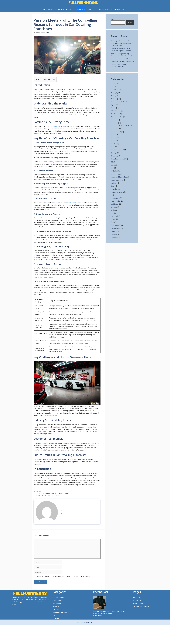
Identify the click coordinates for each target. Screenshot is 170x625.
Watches (114, 234)
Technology (58, 9)
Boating (113, 96)
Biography (114, 93)
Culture (113, 108)
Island (113, 165)
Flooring (114, 144)
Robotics (114, 207)
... (61, 512)
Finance (113, 138)
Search (113, 19)
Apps (112, 87)
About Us (136, 597)
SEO (112, 213)
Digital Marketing (117, 117)
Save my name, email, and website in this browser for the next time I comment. (63, 576)
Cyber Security (116, 111)
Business (80, 9)
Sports (113, 219)
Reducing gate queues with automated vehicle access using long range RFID (122, 43)
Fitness (113, 141)
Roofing (113, 210)
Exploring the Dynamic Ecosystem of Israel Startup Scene (53, 493)
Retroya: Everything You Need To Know (47, 495)
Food (112, 147)
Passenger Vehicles (117, 192)
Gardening (114, 156)
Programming (116, 201)
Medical (113, 183)
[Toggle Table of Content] (53, 79)
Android (113, 84)
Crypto (113, 105)
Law (123, 9)
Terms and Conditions (141, 606)
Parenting (117, 9)
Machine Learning (117, 180)
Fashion (113, 135)
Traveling (114, 231)
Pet (112, 195)
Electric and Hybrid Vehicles (120, 126)
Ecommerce (115, 120)
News (112, 186)
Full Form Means (48, 9)
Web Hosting (115, 237)
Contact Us (137, 600)
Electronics (90, 9)
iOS (112, 162)
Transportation (116, 228)
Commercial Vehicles (118, 102)
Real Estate (114, 204)
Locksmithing (115, 174)
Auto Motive (69, 9)
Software (114, 216)
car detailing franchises (58, 126)
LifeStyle (114, 171)
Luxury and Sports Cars (119, 177)
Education (114, 123)
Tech (112, 222)
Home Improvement (103, 9)
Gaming (113, 153)
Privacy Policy (138, 603)
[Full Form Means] (83, 3)
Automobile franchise (75, 203)
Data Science (115, 114)
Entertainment (116, 132)
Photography (115, 198)
